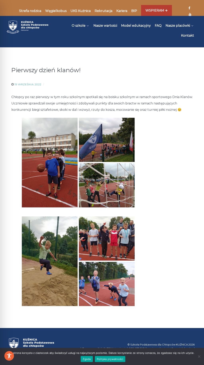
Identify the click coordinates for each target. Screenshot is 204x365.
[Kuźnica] (27, 27)
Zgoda (87, 359)
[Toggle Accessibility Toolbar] (9, 356)
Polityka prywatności (110, 359)
